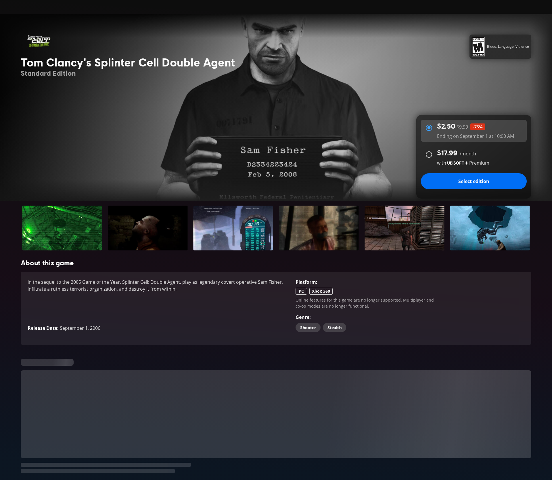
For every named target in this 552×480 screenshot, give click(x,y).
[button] (62, 228)
